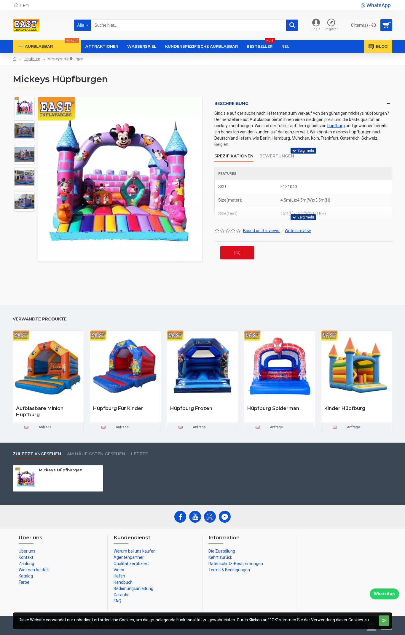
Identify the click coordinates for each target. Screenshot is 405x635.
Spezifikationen (233, 156)
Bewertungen (276, 156)
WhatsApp (384, 593)
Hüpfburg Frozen (191, 408)
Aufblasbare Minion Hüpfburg (39, 411)
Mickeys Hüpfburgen (60, 470)
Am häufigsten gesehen (96, 454)
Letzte (139, 454)
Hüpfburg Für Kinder (118, 408)
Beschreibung (231, 103)
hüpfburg (336, 125)
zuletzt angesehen (37, 454)
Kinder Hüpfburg (344, 408)
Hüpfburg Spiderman (273, 408)
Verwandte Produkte (40, 319)
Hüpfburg (32, 59)
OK (384, 620)
